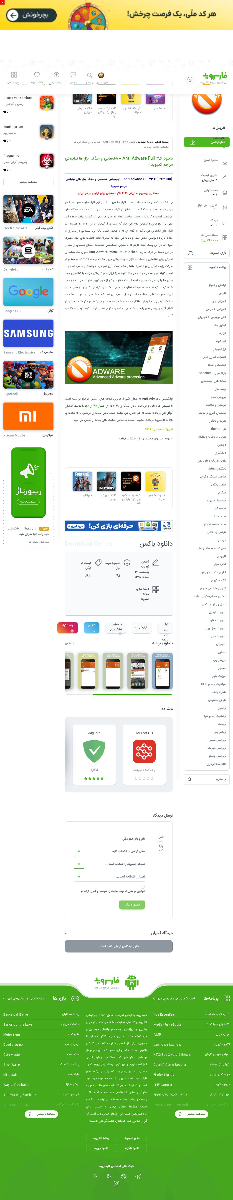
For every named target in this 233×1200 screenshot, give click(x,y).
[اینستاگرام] (116, 1183)
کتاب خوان (219, 564)
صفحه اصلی (162, 142)
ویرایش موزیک (216, 748)
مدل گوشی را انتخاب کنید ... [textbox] (127, 851)
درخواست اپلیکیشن (116, 627)
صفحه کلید (219, 508)
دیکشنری (220, 452)
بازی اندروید (131, 1138)
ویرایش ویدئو (217, 756)
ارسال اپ (56, 83)
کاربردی (221, 556)
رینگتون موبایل (217, 468)
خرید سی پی (101, 83)
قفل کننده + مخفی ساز (212, 548)
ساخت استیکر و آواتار (213, 476)
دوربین (221, 444)
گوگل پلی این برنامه (165, 627)
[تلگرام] (138, 1176)
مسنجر (222, 668)
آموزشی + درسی (216, 309)
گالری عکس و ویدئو (213, 572)
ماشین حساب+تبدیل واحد (210, 596)
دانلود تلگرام (132, 1148)
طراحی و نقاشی (216, 532)
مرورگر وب (219, 660)
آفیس (222, 293)
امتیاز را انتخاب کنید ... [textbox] (130, 877)
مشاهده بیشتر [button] (28, 182)
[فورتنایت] (82, 481)
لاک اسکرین (218, 580)
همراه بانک (219, 692)
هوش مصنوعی (217, 700)
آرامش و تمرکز (217, 285)
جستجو (89, 83)
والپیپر (222, 708)
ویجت (222, 724)
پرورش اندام (218, 397)
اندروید (140, 266)
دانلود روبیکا (101, 1148)
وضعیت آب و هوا (215, 716)
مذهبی (222, 652)
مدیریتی (221, 644)
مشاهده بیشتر (196, 1114)
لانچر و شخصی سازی (213, 588)
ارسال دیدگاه (132, 904)
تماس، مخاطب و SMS (212, 436)
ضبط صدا (220, 516)
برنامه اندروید (209, 240)
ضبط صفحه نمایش (214, 524)
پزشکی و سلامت (216, 405)
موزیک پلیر (219, 676)
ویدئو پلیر (220, 732)
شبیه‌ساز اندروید (216, 500)
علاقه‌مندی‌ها (36, 83)
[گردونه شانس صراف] (155, 481)
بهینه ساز (220, 389)
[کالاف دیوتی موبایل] (106, 481)
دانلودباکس (218, 142)
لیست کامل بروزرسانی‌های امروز (175, 998)
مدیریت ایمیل (217, 612)
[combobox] (109, 851)
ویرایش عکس (217, 740)
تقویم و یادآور (217, 420)
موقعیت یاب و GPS (213, 684)
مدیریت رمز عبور (216, 628)
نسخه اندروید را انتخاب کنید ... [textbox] (125, 864)
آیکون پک (219, 325)
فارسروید (159, 420)
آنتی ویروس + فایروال (212, 317)
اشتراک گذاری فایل (214, 357)
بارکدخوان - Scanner (212, 373)
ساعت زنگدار (218, 484)
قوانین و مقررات (135, 891)
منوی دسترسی (14, 83)
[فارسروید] (116, 984)
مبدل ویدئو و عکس (214, 604)
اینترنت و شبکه (217, 365)
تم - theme (218, 428)
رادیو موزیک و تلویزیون (212, 460)
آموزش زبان (219, 301)
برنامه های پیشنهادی (213, 381)
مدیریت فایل (218, 636)
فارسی (222, 540)
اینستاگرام (67, 625)
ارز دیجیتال (219, 349)
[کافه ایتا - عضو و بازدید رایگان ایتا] (131, 481)
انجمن (73, 83)
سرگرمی (221, 492)
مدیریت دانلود (217, 620)
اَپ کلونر (221, 341)
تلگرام (91, 625)
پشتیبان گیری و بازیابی (212, 412)
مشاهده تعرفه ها (39, 543)
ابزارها (222, 333)
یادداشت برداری (216, 763)
